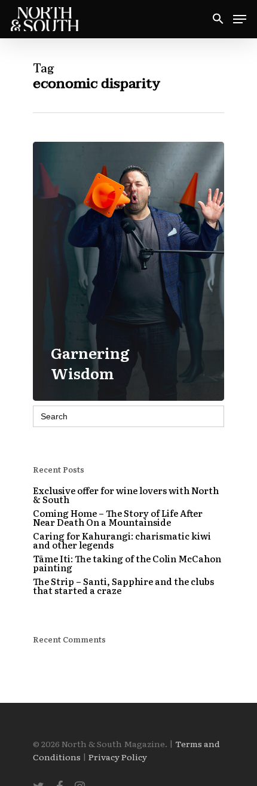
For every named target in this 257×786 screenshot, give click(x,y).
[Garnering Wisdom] (128, 271)
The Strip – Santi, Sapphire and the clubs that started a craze (123, 586)
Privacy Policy (117, 757)
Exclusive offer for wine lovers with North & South (126, 495)
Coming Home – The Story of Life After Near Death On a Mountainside (118, 517)
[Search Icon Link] (218, 19)
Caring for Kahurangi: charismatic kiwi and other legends (122, 540)
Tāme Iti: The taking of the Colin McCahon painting (127, 563)
